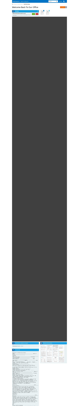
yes (33, 14)
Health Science (20, 4)
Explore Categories (24, 1)
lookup (22, 346)
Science (15, 4)
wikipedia (18, 346)
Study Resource (16, 1)
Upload (60, 1)
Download (63, 7)
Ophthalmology (27, 4)
